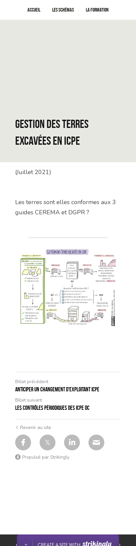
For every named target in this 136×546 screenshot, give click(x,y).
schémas (66, 10)
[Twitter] (47, 442)
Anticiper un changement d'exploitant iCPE (57, 389)
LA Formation (97, 10)
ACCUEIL (33, 10)
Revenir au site (35, 427)
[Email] (96, 442)
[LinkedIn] (72, 442)
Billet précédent (31, 382)
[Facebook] (23, 442)
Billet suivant (28, 400)
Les (55, 10)
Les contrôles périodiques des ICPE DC (52, 408)
